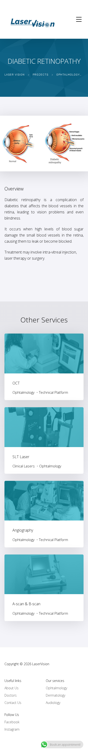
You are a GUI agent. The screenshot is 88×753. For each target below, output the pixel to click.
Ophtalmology (23, 392)
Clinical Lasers (23, 466)
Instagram (11, 729)
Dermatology (55, 695)
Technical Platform (53, 392)
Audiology (53, 702)
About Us (11, 688)
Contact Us (12, 702)
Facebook (11, 722)
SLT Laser (20, 456)
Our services (55, 680)
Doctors (10, 695)
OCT (16, 383)
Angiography (22, 530)
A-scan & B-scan (26, 603)
